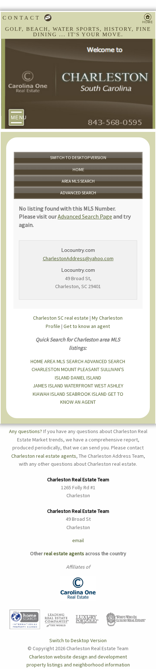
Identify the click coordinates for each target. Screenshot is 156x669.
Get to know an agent (86, 326)
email (78, 540)
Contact (23, 18)
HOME (78, 169)
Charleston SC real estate (61, 318)
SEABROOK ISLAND (86, 394)
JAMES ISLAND (48, 385)
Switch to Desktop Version (78, 157)
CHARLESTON (46, 369)
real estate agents (64, 553)
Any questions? (25, 431)
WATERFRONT (78, 385)
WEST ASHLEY (108, 385)
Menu (17, 117)
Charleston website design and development (78, 656)
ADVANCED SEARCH (78, 192)
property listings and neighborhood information (78, 664)
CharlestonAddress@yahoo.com (78, 258)
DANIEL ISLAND (86, 377)
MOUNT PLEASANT (80, 369)
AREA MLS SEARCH (78, 181)
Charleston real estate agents (43, 456)
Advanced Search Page (85, 216)
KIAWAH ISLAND (49, 394)
